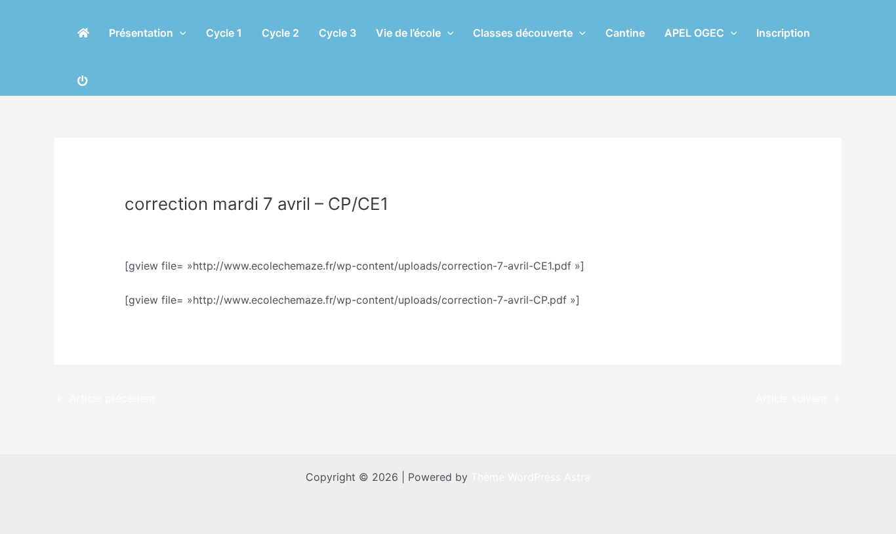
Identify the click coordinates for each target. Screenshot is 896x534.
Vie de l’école (408, 32)
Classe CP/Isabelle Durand (197, 228)
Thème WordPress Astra (530, 476)
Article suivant (798, 398)
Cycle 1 (224, 32)
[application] (179, 33)
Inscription (783, 32)
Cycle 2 (280, 32)
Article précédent (105, 398)
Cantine (625, 32)
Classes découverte (523, 32)
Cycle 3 (337, 32)
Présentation (141, 32)
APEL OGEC (694, 32)
